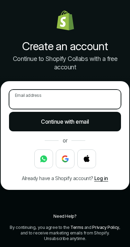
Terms (76, 227)
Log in (101, 178)
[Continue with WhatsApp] (43, 158)
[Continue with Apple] (86, 158)
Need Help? (64, 216)
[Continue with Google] (65, 158)
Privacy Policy (105, 227)
